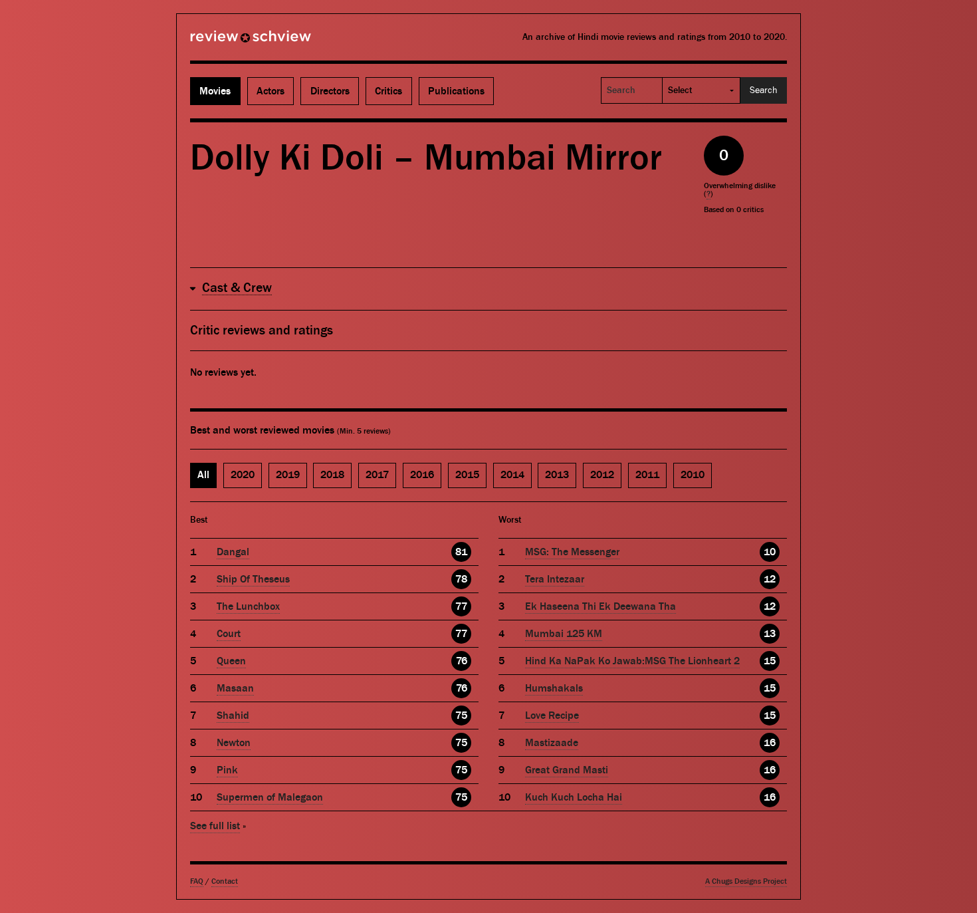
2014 (512, 474)
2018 (332, 474)
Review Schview (228, 42)
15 (770, 661)
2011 (647, 474)
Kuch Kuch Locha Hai (573, 797)
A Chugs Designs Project (746, 881)
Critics (388, 91)
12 (770, 579)
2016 (422, 474)
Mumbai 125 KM (563, 633)
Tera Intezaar (554, 579)
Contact (224, 881)
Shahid (233, 715)
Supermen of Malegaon (270, 797)
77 (461, 606)
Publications (456, 91)
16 (770, 742)
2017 (377, 474)
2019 (288, 474)
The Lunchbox (248, 606)
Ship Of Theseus (253, 579)
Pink (227, 770)
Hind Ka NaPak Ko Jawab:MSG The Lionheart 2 (632, 661)
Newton (234, 742)
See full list (215, 826)
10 (770, 552)
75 (461, 715)
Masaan (235, 688)
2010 (693, 474)
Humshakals (554, 688)
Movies (215, 91)
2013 (557, 474)
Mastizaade (551, 742)
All (203, 474)
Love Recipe (552, 715)
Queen (231, 661)
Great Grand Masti (566, 770)
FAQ (196, 881)
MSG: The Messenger (572, 552)
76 (461, 661)
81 (461, 552)
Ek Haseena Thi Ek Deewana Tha (600, 606)
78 (461, 579)
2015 (467, 474)
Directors (330, 91)
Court (229, 633)
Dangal (233, 552)
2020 (243, 474)
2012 (602, 474)
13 (770, 633)
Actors (270, 91)
